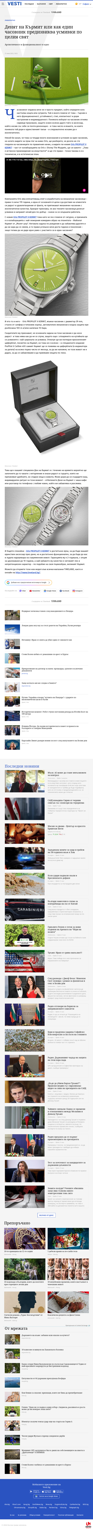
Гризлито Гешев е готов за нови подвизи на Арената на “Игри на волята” (64, 929)
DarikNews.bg (37, 1504)
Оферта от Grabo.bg (54, 831)
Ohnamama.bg (19, 1508)
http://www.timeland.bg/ (28, 572)
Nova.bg (49, 1504)
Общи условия (34, 1515)
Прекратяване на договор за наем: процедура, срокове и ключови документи (52, 669)
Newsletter (36, 591)
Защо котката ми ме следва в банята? (39, 683)
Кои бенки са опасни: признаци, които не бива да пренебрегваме (52, 1393)
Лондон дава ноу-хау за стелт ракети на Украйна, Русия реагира (51, 625)
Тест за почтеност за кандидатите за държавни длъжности (67, 1163)
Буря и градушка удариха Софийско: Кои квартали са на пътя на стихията (67, 1033)
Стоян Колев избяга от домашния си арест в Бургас (45, 654)
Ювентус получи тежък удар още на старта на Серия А (47, 1421)
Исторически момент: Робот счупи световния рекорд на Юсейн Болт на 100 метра (55, 713)
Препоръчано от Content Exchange (77, 1325)
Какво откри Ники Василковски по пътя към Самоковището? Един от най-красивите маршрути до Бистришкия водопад (54, 1365)
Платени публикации (65, 1515)
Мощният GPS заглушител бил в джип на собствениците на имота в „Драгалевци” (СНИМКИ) (53, 1451)
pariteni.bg (25, 673)
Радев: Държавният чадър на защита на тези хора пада (67, 1058)
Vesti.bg (14, 3)
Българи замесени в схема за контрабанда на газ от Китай (63, 902)
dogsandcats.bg (26, 686)
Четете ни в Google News (48, 1496)
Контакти (80, 1515)
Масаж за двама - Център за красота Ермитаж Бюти (66, 827)
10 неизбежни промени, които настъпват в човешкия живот (68, 1283)
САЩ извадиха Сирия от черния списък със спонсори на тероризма (66, 801)
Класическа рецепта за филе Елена (64, 1315)
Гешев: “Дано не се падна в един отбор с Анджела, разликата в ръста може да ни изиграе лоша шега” (53, 1408)
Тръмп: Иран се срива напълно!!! (65, 952)
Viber (24, 591)
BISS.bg (85, 1504)
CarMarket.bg (75, 1504)
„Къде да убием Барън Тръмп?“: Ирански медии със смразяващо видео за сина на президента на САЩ (67, 1086)
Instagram (79, 591)
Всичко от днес (46, 1215)
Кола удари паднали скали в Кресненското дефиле (62, 876)
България (41, 4)
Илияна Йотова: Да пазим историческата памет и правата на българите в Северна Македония (50, 727)
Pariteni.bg (53, 1508)
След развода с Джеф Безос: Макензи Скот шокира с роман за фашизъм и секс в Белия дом (67, 981)
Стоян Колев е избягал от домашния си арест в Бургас (46, 1464)
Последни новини (22, 766)
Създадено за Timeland (41, 12)
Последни (29, 4)
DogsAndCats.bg (61, 1504)
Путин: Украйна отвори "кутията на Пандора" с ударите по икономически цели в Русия (49, 698)
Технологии (51, 778)
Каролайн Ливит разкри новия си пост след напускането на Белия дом (54, 740)
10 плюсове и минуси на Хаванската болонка (43, 1349)
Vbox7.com (16, 1504)
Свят (51, 4)
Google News (51, 591)
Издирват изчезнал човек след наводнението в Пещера (47, 611)
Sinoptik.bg (32, 1508)
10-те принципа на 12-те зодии (18, 1251)
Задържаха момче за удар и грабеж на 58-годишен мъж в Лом (66, 851)
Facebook (65, 591)
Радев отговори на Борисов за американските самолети (63, 1007)
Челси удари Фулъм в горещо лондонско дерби (43, 1436)
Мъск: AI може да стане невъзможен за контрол (67, 773)
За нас (12, 1515)
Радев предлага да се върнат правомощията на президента (63, 1138)
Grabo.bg (42, 1508)
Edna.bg (63, 1508)
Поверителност (49, 1515)
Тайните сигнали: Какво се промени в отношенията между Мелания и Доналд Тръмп (66, 1111)
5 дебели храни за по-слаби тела (62, 1251)
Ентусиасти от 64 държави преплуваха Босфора (44, 1378)
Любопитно (61, 4)
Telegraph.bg (74, 1508)
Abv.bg (7, 1504)
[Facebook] (46, 1518)
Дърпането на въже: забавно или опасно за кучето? (46, 1335)
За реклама (22, 1515)
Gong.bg (26, 1504)
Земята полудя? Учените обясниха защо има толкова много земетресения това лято (65, 1191)
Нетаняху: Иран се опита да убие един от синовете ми (47, 640)
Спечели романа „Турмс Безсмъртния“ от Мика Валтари (23, 1316)
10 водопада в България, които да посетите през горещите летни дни (24, 1283)
